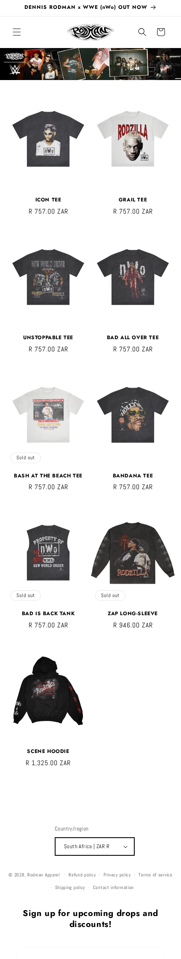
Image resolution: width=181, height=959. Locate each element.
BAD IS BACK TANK (48, 614)
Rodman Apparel (43, 874)
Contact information (113, 887)
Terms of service (155, 875)
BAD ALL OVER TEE (133, 338)
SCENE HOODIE (48, 751)
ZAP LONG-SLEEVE (133, 614)
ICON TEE (48, 200)
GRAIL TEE (133, 200)
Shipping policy (70, 887)
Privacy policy (117, 875)
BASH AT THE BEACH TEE (48, 476)
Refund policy (82, 875)
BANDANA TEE (133, 476)
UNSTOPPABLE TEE (48, 338)
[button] (17, 32)
